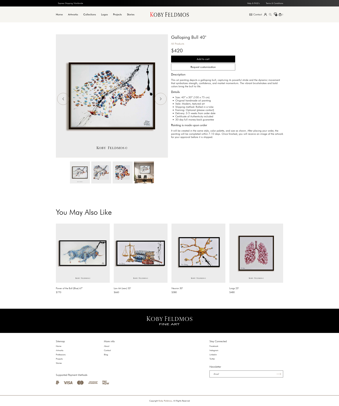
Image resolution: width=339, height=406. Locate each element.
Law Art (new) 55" (122, 288)
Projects (117, 14)
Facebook (213, 346)
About (106, 346)
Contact (107, 350)
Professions (61, 354)
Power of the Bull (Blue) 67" (69, 288)
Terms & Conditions (274, 3)
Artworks (73, 14)
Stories (130, 14)
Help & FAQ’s (253, 3)
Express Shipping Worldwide (70, 3)
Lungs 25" (234, 288)
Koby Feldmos (165, 401)
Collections (89, 14)
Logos (104, 14)
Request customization (203, 67)
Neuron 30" (177, 288)
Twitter (212, 359)
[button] (161, 99)
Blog (106, 354)
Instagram (213, 350)
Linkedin (213, 354)
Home (59, 14)
